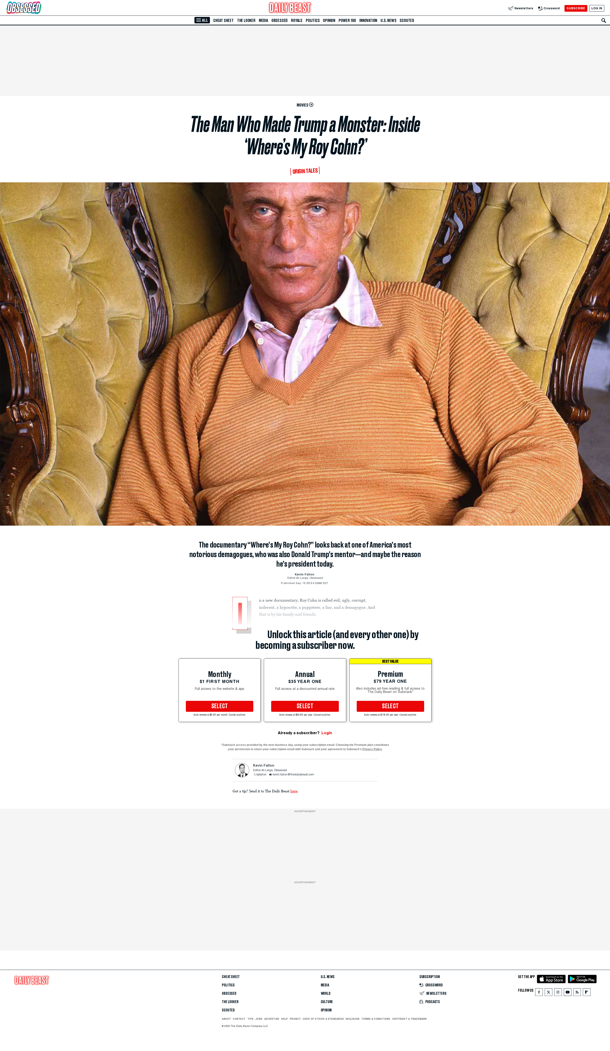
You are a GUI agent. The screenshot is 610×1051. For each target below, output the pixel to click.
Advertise (271, 1018)
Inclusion (352, 1018)
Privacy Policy (372, 749)
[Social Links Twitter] (548, 993)
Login (326, 733)
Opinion (329, 20)
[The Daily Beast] (290, 8)
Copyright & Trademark (409, 1018)
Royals (296, 20)
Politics (313, 20)
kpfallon (261, 774)
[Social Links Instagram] (558, 993)
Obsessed (279, 20)
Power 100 (347, 20)
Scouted (407, 20)
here (293, 791)
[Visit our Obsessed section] (39, 8)
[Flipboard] (586, 993)
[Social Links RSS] (577, 993)
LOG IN (596, 8)
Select (219, 706)
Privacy (295, 1018)
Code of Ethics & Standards (323, 1018)
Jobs (258, 1018)
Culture (327, 1002)
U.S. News (388, 20)
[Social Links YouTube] (567, 993)
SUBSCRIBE (576, 8)
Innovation (368, 20)
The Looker (246, 20)
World (325, 993)
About (226, 1018)
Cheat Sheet (223, 20)
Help (284, 1018)
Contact (239, 1018)
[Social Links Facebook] (539, 993)
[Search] (603, 20)
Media (263, 20)
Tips (250, 1018)
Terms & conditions (375, 1018)
